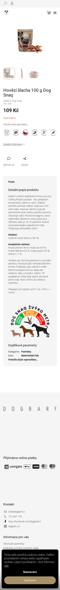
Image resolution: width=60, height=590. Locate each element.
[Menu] (55, 12)
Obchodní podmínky (13, 543)
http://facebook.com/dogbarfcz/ (24, 521)
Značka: (12, 100)
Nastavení (30, 572)
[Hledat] (6, 3)
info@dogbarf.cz (16, 511)
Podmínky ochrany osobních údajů (21, 548)
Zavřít (23, 154)
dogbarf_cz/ (14, 526)
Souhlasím (30, 580)
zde (6, 565)
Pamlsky (26, 351)
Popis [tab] (11, 181)
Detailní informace (12, 144)
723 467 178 (15, 516)
